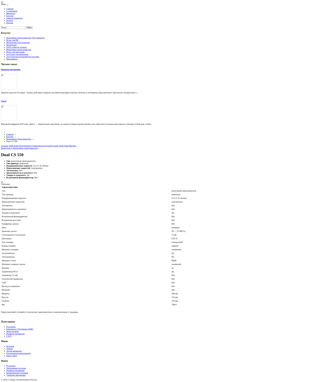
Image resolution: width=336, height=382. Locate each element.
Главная (9, 9)
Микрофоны (11, 59)
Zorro (3, 101)
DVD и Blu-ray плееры (16, 47)
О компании (11, 11)
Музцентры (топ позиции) (18, 42)
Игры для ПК (12, 40)
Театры (9, 349)
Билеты (9, 20)
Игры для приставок (15, 52)
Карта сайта (11, 356)
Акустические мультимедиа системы (22, 57)
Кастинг (10, 16)
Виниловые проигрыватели (18, 50)
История (10, 346)
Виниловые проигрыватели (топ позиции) (25, 38)
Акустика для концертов (17, 54)
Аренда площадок (14, 18)
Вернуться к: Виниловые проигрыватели (19, 148)
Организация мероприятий (18, 353)
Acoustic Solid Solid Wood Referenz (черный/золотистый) (26, 146)
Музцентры (11, 45)
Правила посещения (10, 69)
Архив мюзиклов (14, 351)
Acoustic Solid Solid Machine (63, 146)
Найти (29, 28)
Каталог (10, 23)
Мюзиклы (10, 13)
